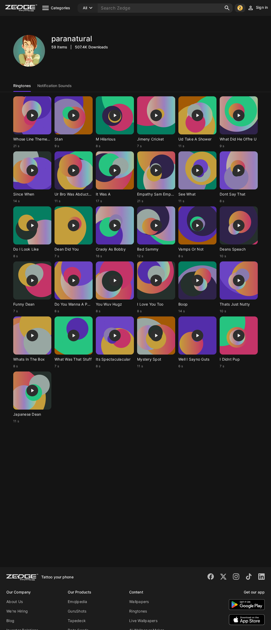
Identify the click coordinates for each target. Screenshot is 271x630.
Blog (10, 620)
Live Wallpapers (143, 620)
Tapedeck (77, 620)
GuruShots (77, 611)
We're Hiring (17, 611)
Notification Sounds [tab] (54, 85)
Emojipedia (77, 601)
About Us (14, 601)
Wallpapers (139, 601)
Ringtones (138, 611)
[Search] (227, 8)
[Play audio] (32, 115)
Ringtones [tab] (22, 85)
